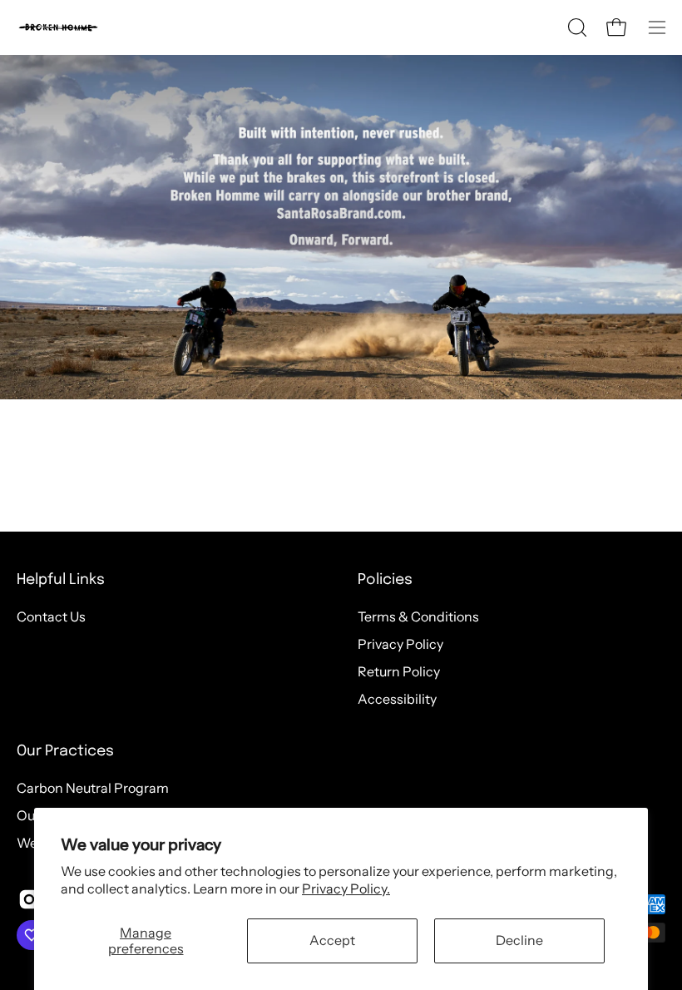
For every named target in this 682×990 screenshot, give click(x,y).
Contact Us (51, 616)
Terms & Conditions (418, 616)
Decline (519, 940)
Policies (385, 579)
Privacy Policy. (346, 888)
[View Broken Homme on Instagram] (29, 899)
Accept (332, 940)
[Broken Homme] (58, 27)
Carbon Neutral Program (93, 788)
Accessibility (397, 699)
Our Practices (65, 751)
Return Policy (399, 671)
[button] (575, 27)
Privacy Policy (400, 644)
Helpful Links (61, 579)
